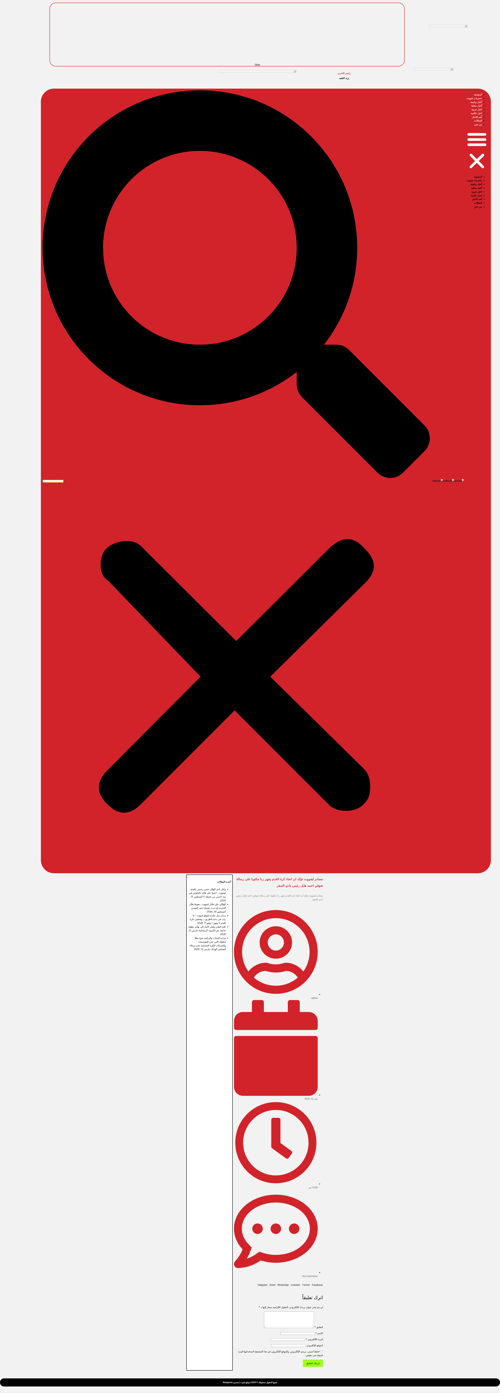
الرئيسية (478, 94)
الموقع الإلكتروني (314, 1345)
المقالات (478, 120)
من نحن (478, 124)
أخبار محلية (476, 105)
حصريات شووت (474, 98)
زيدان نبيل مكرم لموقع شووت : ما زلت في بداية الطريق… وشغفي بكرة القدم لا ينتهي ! (360, 18)
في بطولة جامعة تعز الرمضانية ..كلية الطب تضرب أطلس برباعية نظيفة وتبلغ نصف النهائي (359, 50)
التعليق (319, 1327)
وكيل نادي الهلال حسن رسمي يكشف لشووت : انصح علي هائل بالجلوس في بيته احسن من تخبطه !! (354, 6)
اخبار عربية (476, 109)
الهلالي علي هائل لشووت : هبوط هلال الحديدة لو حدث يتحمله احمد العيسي (367, 12)
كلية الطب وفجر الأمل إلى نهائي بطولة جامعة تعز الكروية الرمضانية (370, 25)
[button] (477, 151)
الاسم (319, 1333)
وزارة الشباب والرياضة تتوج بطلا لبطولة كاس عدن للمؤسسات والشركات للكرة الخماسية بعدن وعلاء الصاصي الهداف (346, 31)
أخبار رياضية (476, 102)
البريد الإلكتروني (314, 1339)
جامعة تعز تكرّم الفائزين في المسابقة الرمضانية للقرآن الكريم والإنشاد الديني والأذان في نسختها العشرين (352, 37)
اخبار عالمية (476, 113)
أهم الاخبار (477, 117)
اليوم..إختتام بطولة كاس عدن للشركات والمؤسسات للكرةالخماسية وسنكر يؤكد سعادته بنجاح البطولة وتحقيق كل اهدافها (345, 44)
